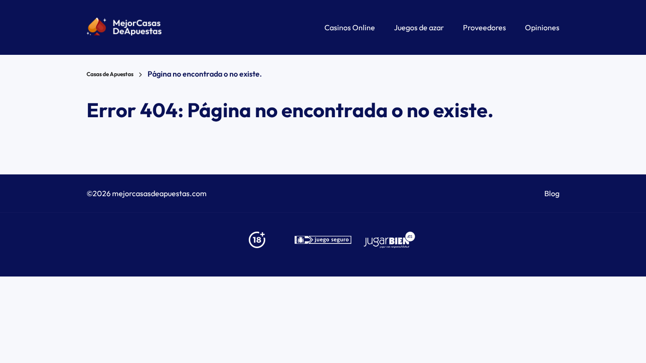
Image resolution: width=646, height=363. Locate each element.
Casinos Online (349, 27)
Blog (551, 193)
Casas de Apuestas (110, 74)
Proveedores (484, 27)
